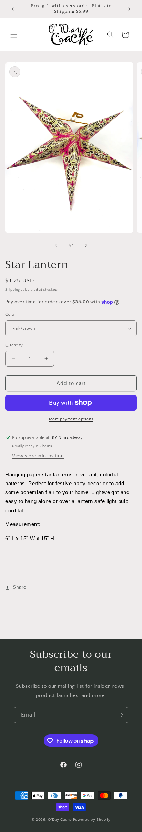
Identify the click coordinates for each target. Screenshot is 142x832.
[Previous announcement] (12, 8)
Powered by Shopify (92, 820)
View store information (38, 456)
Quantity (14, 345)
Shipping (12, 290)
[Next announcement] (129, 8)
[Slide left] (55, 245)
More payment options (71, 419)
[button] (13, 34)
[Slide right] (86, 245)
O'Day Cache (60, 820)
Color (10, 314)
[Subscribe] (120, 715)
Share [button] (19, 587)
